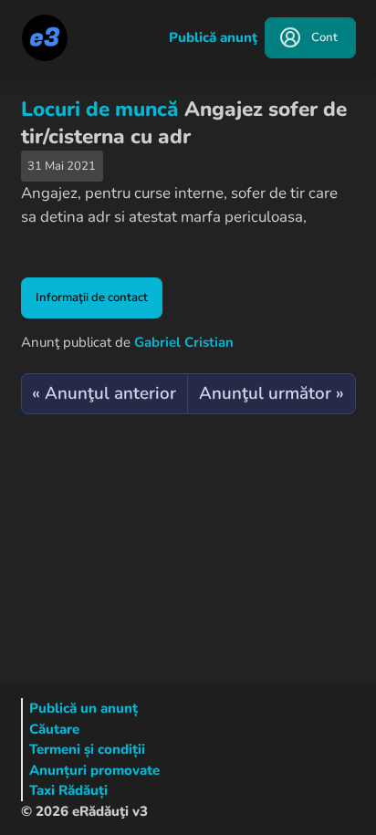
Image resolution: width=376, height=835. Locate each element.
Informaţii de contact (92, 297)
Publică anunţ (213, 37)
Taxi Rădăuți (68, 790)
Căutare (54, 729)
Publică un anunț (83, 708)
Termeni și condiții (87, 749)
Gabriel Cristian (184, 342)
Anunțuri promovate (94, 770)
